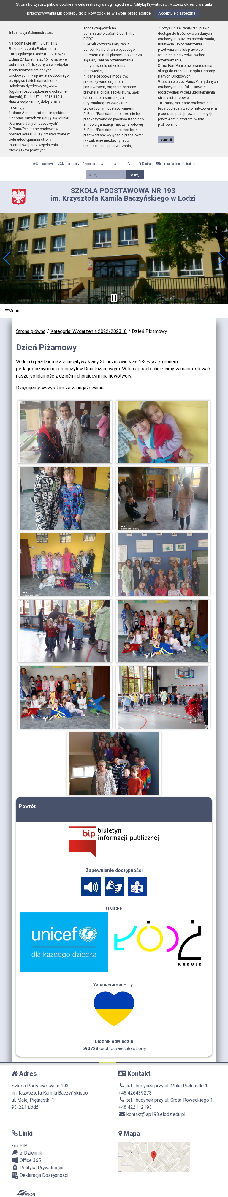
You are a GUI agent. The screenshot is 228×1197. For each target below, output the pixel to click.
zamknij (166, 139)
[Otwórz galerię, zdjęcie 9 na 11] (65, 697)
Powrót (27, 806)
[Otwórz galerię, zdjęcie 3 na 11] (65, 498)
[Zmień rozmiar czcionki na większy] (115, 163)
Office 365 (29, 1160)
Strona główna (46, 163)
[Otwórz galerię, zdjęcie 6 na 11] (163, 564)
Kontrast (147, 163)
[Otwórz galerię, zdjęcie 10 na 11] (163, 697)
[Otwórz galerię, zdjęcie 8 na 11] (163, 631)
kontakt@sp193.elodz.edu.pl (155, 1114)
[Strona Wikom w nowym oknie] (25, 1193)
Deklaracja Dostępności (43, 1175)
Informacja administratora (177, 163)
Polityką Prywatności (150, 4)
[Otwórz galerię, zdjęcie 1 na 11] (65, 432)
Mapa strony (70, 163)
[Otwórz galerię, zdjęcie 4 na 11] (163, 498)
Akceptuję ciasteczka (176, 13)
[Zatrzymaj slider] (114, 298)
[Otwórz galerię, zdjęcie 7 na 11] (65, 631)
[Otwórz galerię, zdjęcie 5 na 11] (65, 564)
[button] (7, 258)
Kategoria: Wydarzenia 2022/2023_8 (88, 331)
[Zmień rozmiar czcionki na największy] (129, 163)
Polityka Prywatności (40, 1168)
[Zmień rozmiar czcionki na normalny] (102, 163)
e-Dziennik (30, 1153)
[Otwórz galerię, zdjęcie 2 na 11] (163, 432)
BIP (22, 1145)
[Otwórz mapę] (154, 1156)
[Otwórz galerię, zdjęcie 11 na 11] (114, 763)
